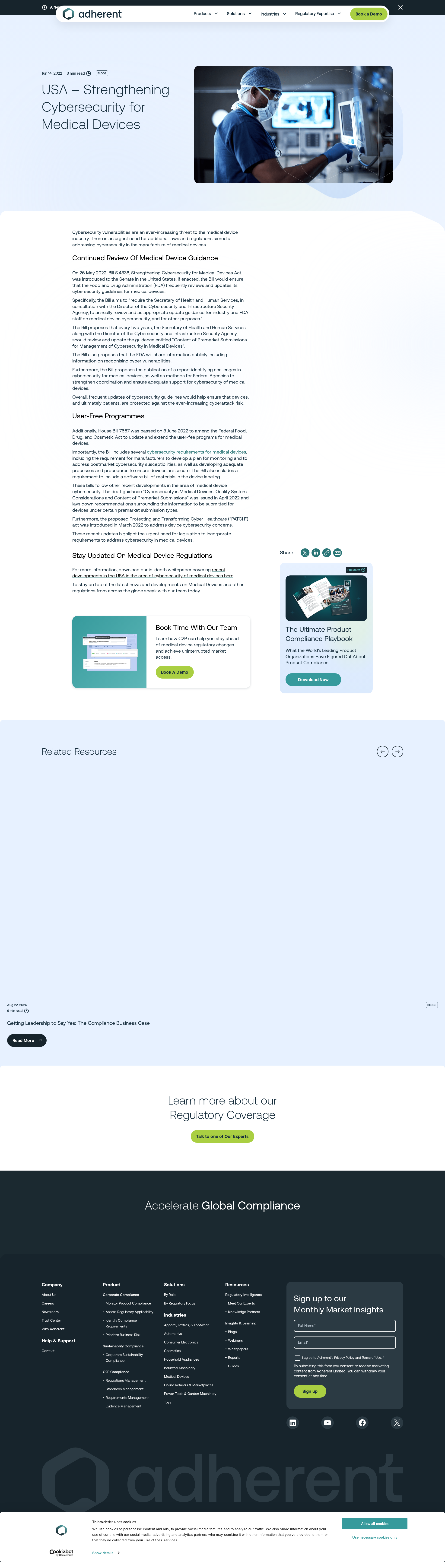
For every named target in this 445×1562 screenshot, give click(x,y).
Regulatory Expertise (314, 13)
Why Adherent (53, 1329)
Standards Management (124, 1389)
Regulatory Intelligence (243, 1295)
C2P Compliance (116, 1372)
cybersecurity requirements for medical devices (196, 452)
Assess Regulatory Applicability (129, 1312)
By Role (169, 1295)
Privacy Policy (344, 1357)
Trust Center (51, 1320)
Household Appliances (181, 1359)
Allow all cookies (374, 1524)
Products (202, 13)
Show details (102, 1553)
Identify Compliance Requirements (121, 1323)
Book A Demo (174, 672)
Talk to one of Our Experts (222, 1136)
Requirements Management (127, 1398)
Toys (167, 1402)
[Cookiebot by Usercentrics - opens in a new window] (61, 1552)
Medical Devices (176, 1376)
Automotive (173, 1334)
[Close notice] (400, 7)
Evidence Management (123, 1406)
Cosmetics (172, 1351)
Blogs (102, 73)
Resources (237, 1284)
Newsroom (50, 1312)
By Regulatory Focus (179, 1303)
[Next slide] (397, 751)
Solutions (236, 13)
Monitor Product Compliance (128, 1303)
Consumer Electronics (181, 1342)
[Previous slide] (382, 751)
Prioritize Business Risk (123, 1335)
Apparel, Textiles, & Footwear (186, 1325)
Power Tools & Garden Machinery (190, 1394)
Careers (48, 1303)
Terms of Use (371, 1357)
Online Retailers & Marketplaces (188, 1385)
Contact (48, 1351)
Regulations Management (126, 1380)
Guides (233, 1366)
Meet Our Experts (241, 1303)
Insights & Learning (240, 1323)
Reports (234, 1357)
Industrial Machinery (179, 1368)
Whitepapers (238, 1349)
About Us (49, 1295)
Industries (270, 14)
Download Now (313, 679)
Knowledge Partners (244, 1312)
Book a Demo (369, 14)
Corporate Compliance (121, 1295)
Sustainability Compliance (123, 1346)
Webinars (235, 1340)
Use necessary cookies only (374, 1537)
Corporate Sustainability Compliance (124, 1357)
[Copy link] (326, 552)
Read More (23, 1040)
